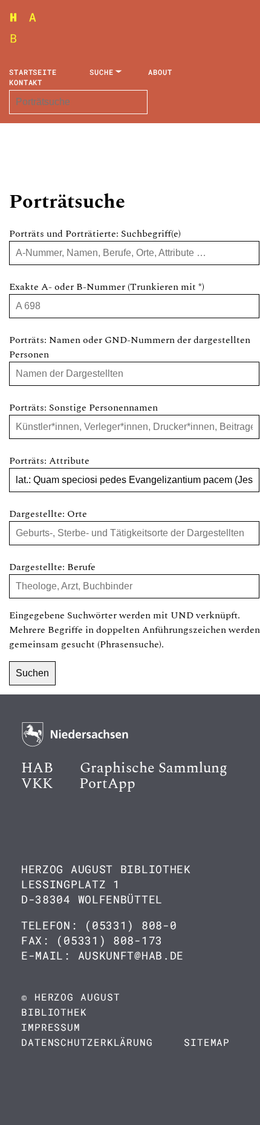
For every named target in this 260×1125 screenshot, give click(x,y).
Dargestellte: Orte (48, 514)
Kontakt (25, 82)
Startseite (33, 72)
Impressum (50, 1027)
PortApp (107, 784)
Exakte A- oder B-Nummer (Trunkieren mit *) (106, 287)
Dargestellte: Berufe (52, 567)
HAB (37, 768)
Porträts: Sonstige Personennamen (83, 407)
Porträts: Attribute (49, 461)
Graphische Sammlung (153, 768)
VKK (37, 784)
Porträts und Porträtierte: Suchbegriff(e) (95, 233)
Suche (101, 72)
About (160, 72)
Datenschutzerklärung (87, 1042)
